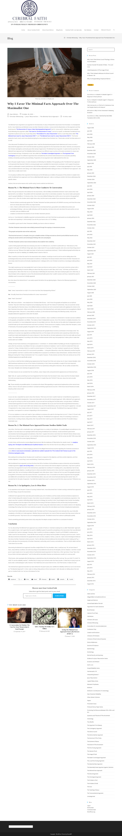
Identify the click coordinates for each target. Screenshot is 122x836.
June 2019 (89, 338)
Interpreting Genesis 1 (93, 674)
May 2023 (89, 212)
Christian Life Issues (92, 619)
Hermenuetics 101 (92, 671)
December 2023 (91, 199)
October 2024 (90, 179)
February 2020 (91, 312)
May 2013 (89, 571)
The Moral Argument (92, 774)
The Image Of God (92, 754)
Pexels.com (51, 99)
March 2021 (90, 270)
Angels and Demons (92, 600)
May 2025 (89, 170)
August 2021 (90, 254)
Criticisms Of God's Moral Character (96, 639)
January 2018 (90, 393)
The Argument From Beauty (94, 725)
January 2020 (90, 315)
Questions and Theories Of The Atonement (98, 715)
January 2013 (90, 577)
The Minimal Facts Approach (49, 116)
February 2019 (91, 351)
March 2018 (90, 386)
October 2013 (90, 555)
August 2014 (90, 525)
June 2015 (89, 493)
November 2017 (91, 399)
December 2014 (91, 513)
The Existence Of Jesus (93, 741)
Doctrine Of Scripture (92, 645)
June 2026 (89, 134)
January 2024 (90, 195)
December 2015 (91, 474)
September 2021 (91, 250)
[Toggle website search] (114, 30)
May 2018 (89, 380)
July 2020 (89, 296)
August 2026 (90, 127)
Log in (88, 805)
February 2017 (91, 428)
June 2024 (89, 189)
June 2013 (89, 567)
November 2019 (91, 322)
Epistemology (90, 648)
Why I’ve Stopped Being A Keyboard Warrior (98, 78)
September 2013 (91, 558)
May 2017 (89, 419)
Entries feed (90, 807)
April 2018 (89, 383)
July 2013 (89, 564)
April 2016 (89, 461)
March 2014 (90, 542)
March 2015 (90, 503)
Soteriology (90, 719)
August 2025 (90, 163)
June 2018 (89, 377)
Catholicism (90, 616)
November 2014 (91, 516)
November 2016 (91, 438)
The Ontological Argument (94, 777)
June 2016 (89, 454)
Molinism (89, 687)
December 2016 (91, 435)
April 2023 (89, 215)
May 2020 (89, 302)
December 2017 (91, 396)
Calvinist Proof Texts (92, 613)
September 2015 (91, 483)
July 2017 (89, 412)
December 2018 (91, 357)
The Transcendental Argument (95, 793)
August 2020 (90, 292)
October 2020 (90, 286)
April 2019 (89, 344)
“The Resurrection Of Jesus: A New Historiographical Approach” (33, 129)
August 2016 (90, 448)
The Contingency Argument (94, 728)
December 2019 (91, 318)
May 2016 (89, 457)
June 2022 (89, 234)
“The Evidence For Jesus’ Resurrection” (47, 133)
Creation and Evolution (93, 632)
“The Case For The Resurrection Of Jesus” (40, 131)
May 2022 (89, 238)
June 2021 (89, 260)
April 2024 (89, 192)
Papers (89, 700)
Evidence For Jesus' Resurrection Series (97, 658)
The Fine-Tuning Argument (94, 748)
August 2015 (90, 487)
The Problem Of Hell (92, 783)
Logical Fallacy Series (92, 681)
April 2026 (89, 140)
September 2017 (91, 406)
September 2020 (91, 289)
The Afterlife (90, 722)
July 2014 (89, 529)
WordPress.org (91, 812)
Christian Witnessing (16, 116)
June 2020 (89, 299)
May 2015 (89, 496)
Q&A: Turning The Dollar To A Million (44, 627)
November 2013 (91, 551)
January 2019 (90, 354)
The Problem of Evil (92, 780)
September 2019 (91, 328)
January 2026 (90, 147)
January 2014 (90, 545)
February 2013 (91, 574)
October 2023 (90, 205)
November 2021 (91, 244)
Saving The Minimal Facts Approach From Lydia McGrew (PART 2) (69, 632)
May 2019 (89, 341)
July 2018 (89, 373)
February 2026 (91, 144)
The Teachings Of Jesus (93, 790)
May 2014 (89, 535)
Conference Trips (91, 629)
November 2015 (91, 477)
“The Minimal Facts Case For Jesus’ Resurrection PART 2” (55, 136)
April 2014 (89, 538)
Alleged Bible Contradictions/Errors (96, 597)
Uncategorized (91, 796)
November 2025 (91, 153)
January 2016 (90, 470)
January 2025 (90, 173)
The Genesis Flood (92, 751)
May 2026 (89, 137)
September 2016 (91, 445)
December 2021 (91, 241)
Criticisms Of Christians (93, 636)
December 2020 (91, 280)
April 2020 (89, 305)
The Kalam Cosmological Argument (96, 757)
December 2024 (91, 176)
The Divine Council (92, 731)
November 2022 (91, 225)
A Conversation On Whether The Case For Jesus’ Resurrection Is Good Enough (19, 627)
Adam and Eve (91, 594)
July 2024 (89, 186)
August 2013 (90, 561)
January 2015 (90, 509)
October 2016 (90, 441)
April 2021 (89, 267)
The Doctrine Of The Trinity (94, 738)
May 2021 (89, 263)
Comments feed (91, 809)
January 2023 (90, 218)
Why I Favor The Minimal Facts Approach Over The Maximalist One (97, 37)
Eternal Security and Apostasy (95, 655)
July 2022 (89, 231)
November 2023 (91, 202)
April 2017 (89, 422)
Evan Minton (14, 114)
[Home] (64, 37)
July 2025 (89, 166)
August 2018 (90, 370)
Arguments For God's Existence (95, 606)
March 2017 (90, 425)
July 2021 (89, 257)
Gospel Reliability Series (93, 668)
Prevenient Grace (91, 704)
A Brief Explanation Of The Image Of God (98, 70)
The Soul (89, 786)
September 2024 (91, 183)
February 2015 (91, 506)
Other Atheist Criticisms (93, 697)
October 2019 (90, 325)
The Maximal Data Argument (94, 764)
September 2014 (91, 522)
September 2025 (91, 160)
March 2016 (90, 464)
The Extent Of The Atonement (95, 744)
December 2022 (91, 221)
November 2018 (91, 360)
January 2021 (90, 276)
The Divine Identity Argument (95, 735)
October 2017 (90, 402)
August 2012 (90, 584)
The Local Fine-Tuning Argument (95, 761)
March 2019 (90, 348)
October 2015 (90, 480)
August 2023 (90, 208)
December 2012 (91, 580)
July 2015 (89, 490)
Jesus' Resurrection (31, 116)
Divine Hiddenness (92, 642)
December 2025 (91, 150)
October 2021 (90, 247)
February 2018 (91, 390)
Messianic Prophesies (93, 684)
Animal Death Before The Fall (94, 603)
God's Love (90, 665)
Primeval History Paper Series (95, 707)
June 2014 (89, 532)
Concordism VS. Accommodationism (97, 626)
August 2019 (90, 331)
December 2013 (91, 548)
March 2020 (90, 309)
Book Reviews (91, 610)
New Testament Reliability (94, 694)
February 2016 (91, 467)
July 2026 (89, 131)
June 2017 (89, 415)
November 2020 (91, 283)
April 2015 (89, 500)
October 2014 (90, 519)
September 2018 (91, 367)
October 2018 (90, 364)
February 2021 (91, 273)
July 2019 (89, 335)
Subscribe (59, 596)
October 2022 (90, 228)
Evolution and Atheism (93, 661)
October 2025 (90, 157)
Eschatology (90, 652)
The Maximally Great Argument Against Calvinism (100, 767)
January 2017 (90, 432)
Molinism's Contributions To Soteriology (98, 691)
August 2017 (90, 409)
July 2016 (89, 451)
